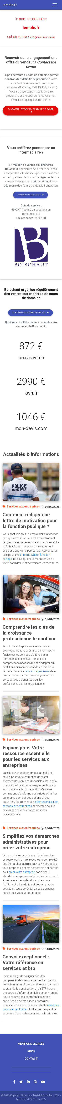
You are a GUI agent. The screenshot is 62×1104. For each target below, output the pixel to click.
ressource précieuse (37, 671)
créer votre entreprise (22, 872)
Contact (31, 1058)
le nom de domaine (31, 19)
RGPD (31, 1051)
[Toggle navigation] (54, 5)
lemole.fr (31, 27)
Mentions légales (31, 1043)
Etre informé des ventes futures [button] (29, 312)
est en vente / (31, 36)
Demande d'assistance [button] (29, 195)
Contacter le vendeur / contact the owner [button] (30, 109)
